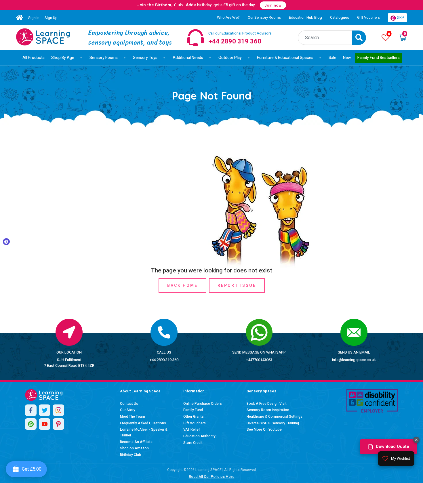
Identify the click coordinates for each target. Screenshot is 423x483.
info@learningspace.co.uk (354, 359)
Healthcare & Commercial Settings (274, 416)
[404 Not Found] (43, 36)
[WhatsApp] (31, 424)
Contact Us (129, 403)
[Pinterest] (58, 424)
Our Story (127, 410)
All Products (33, 58)
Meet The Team (132, 416)
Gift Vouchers (368, 17)
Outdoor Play (230, 58)
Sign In (33, 17)
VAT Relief (191, 429)
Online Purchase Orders (202, 403)
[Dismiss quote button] (416, 440)
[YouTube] (44, 424)
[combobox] (325, 38)
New (347, 58)
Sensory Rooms (103, 58)
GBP (400, 18)
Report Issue (237, 285)
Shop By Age (62, 58)
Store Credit (193, 442)
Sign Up (51, 17)
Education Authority (199, 436)
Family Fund (193, 410)
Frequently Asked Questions (143, 423)
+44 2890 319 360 (164, 359)
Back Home (182, 285)
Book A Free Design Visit (267, 403)
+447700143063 (259, 359)
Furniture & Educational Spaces (285, 58)
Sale (332, 58)
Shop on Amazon (134, 448)
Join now (272, 5)
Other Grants (193, 416)
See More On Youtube (264, 429)
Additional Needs (188, 58)
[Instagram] (58, 410)
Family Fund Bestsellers (378, 58)
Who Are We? (228, 17)
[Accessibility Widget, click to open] (6, 241)
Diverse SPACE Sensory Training (273, 423)
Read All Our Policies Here (212, 476)
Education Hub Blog (305, 17)
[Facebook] (31, 410)
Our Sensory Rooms (264, 17)
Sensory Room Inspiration (268, 410)
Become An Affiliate (136, 441)
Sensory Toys (145, 58)
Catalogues (339, 17)
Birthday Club (130, 454)
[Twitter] (44, 410)
